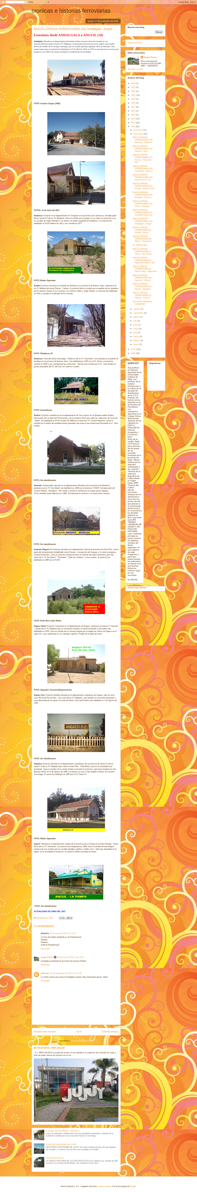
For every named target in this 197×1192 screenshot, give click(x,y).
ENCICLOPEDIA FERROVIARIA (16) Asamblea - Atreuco (143, 168)
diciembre (138, 130)
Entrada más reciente (45, 1031)
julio (135, 321)
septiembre (138, 313)
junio (135, 325)
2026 (133, 83)
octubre (137, 309)
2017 (133, 107)
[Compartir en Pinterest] (71, 918)
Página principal (135, 42)
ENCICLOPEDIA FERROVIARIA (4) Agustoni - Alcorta (142, 277)
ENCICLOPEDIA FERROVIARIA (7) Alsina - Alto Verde (142, 251)
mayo (136, 328)
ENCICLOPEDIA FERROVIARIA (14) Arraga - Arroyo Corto (143, 186)
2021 (133, 95)
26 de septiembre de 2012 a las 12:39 (65, 973)
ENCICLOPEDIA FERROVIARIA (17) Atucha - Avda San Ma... (143, 158)
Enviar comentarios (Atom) (82, 1041)
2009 (133, 353)
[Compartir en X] (65, 918)
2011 (133, 126)
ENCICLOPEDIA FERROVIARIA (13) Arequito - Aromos (143, 194)
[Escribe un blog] (63, 918)
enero (136, 344)
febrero (136, 340)
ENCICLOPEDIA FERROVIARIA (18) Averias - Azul (143, 148)
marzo (136, 336)
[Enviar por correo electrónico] (60, 918)
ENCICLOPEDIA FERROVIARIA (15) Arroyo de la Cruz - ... (143, 177)
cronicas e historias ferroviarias (71, 10)
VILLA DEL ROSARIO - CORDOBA (143, 302)
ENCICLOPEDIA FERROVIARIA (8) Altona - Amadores (142, 238)
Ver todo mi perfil (135, 69)
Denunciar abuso (137, 587)
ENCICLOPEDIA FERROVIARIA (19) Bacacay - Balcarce (143, 139)
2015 (133, 111)
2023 (133, 87)
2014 (133, 115)
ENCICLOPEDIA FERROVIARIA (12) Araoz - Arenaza (143, 203)
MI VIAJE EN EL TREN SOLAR (49, 1048)
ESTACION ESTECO (55, 1158)
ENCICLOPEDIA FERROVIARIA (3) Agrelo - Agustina (142, 286)
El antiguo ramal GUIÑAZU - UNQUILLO (62, 1131)
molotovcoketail (104, 1186)
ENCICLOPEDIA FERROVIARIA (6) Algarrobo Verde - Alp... (144, 260)
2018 (133, 103)
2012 (133, 122)
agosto (136, 317)
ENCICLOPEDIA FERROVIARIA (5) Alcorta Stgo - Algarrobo (145, 269)
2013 (133, 119)
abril (135, 332)
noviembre (138, 134)
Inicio (79, 1031)
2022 (133, 91)
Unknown (45, 973)
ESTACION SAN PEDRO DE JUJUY (61, 1144)
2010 (133, 349)
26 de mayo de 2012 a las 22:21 (70, 957)
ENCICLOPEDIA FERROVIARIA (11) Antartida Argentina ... (144, 212)
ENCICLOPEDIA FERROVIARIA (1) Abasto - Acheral (142, 295)
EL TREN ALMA (140, 245)
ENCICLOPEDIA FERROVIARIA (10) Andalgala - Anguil (143, 221)
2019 (133, 99)
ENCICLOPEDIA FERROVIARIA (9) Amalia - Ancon (142, 230)
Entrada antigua (110, 1031)
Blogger (133, 1186)
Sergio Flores (47, 957)
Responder (45, 949)
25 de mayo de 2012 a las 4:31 (63, 933)
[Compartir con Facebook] (68, 918)
